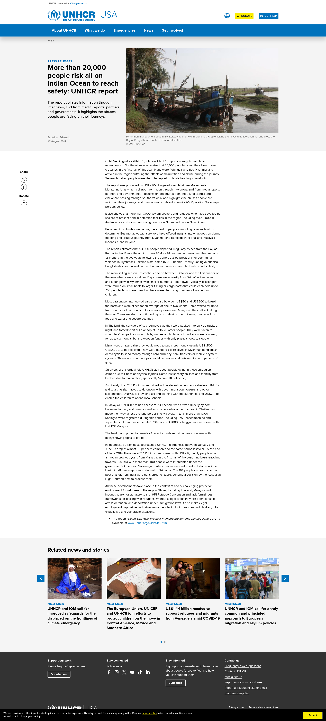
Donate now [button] (59, 674)
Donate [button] (246, 16)
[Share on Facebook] (24, 187)
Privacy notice (236, 707)
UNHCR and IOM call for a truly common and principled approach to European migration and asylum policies (251, 616)
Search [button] (216, 16)
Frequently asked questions (243, 666)
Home (51, 40)
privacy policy (149, 713)
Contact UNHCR (235, 671)
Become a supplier (237, 693)
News (148, 30)
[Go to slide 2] (165, 643)
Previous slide (40, 578)
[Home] (71, 15)
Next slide (285, 578)
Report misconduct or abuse (243, 682)
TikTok (140, 672)
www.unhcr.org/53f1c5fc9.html (148, 523)
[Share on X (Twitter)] (24, 180)
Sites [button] (227, 16)
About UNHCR (64, 30)
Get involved (172, 30)
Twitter (124, 672)
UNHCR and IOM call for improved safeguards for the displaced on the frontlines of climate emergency (72, 616)
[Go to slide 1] (162, 643)
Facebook (109, 672)
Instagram (116, 672)
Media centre (233, 677)
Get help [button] (271, 16)
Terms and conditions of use (263, 707)
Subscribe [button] (176, 683)
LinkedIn (148, 672)
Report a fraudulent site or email (246, 688)
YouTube (132, 672)
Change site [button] (77, 3)
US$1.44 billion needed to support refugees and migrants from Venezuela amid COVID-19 (193, 613)
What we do (95, 30)
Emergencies (124, 30)
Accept (313, 715)
